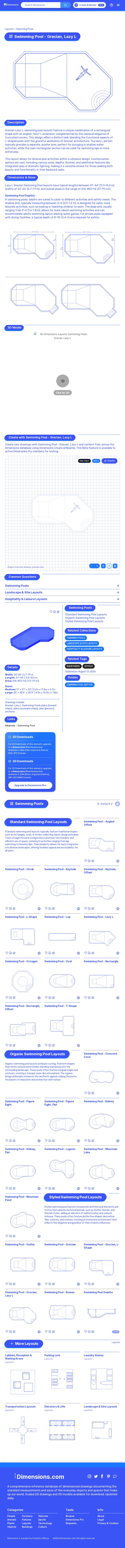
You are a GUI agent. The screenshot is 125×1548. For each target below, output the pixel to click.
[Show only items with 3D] (117, 803)
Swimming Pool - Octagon (21, 961)
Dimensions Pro (75, 1519)
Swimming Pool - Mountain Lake (100, 1150)
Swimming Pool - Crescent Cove (100, 1055)
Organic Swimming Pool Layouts (85, 617)
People (11, 1516)
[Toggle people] (109, 566)
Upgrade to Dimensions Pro (30, 785)
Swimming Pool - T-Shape (60, 1006)
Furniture (27, 1516)
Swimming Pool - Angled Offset (99, 823)
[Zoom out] (91, 566)
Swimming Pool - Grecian (60, 1244)
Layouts (9, 29)
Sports (42, 1519)
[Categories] (118, 5)
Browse (70, 1516)
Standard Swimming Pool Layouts (86, 614)
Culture (42, 1526)
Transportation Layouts (20, 1406)
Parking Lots (52, 1355)
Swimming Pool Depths (20, 195)
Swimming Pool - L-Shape (21, 916)
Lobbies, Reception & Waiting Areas (18, 1357)
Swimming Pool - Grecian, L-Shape (101, 1246)
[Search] (65, 5)
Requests (71, 1523)
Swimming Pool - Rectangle (101, 961)
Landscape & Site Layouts (82, 643)
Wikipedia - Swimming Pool (20, 725)
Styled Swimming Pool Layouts (84, 621)
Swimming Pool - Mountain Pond (22, 1198)
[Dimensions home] (11, 5)
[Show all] (103, 566)
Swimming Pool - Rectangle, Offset (22, 1007)
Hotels (88, 666)
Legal (100, 1519)
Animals (11, 1519)
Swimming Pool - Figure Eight (19, 1103)
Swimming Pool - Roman (59, 1292)
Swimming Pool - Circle (19, 869)
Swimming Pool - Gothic (20, 1244)
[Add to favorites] (51, 611)
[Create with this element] (58, 611)
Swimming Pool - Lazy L (98, 916)
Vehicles (43, 1516)
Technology (45, 1523)
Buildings (27, 1526)
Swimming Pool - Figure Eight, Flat (59, 1103)
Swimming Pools (24, 29)
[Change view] (115, 566)
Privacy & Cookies (107, 1523)
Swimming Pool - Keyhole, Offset (100, 871)
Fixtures (26, 1519)
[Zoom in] (97, 566)
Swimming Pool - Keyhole (60, 869)
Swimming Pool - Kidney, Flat (20, 1150)
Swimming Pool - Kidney (99, 1101)
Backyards (73, 666)
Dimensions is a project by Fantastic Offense (28, 1538)
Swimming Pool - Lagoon (59, 1149)
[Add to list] (54, 611)
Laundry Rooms (94, 1355)
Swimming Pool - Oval (58, 961)
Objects (11, 1526)
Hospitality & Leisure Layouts (84, 649)
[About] (111, 5)
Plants (10, 1523)
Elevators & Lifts (54, 1406)
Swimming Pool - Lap (57, 916)
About (100, 1516)
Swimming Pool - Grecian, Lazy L (21, 1294)
